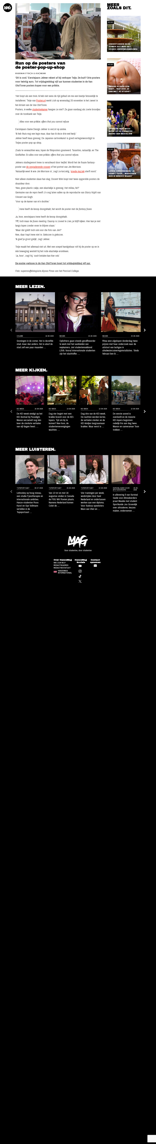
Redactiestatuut (62, 568)
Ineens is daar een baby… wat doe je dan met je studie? (120, 88)
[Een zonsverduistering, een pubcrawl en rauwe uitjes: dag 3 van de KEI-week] (93, 390)
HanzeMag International (65, 572)
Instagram (80, 571)
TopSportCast (23, 488)
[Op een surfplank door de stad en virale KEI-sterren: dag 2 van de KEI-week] (126, 390)
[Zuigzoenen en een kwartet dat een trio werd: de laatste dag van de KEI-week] (29, 390)
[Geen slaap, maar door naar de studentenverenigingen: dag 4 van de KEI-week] (61, 390)
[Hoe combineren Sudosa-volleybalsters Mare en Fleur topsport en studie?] (93, 469)
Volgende (144, 330)
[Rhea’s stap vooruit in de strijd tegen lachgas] (121, 312)
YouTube (80, 566)
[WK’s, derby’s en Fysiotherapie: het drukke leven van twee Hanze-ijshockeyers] (29, 469)
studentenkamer (40, 109)
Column (20, 336)
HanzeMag (7, 7)
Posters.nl (41, 100)
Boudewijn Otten (22, 73)
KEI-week (20, 409)
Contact (95, 565)
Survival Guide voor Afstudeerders (121, 489)
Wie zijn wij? (60, 563)
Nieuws (43, 73)
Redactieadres (61, 565)
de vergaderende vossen (38, 167)
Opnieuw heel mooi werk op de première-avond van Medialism (121, 131)
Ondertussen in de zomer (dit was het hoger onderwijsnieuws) (123, 46)
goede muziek (77, 171)
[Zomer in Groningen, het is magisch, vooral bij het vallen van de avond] (35, 312)
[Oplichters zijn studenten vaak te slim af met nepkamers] (78, 312)
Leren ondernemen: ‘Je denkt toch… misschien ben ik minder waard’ (122, 173)
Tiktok (80, 576)
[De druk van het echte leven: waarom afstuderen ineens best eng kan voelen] (126, 469)
